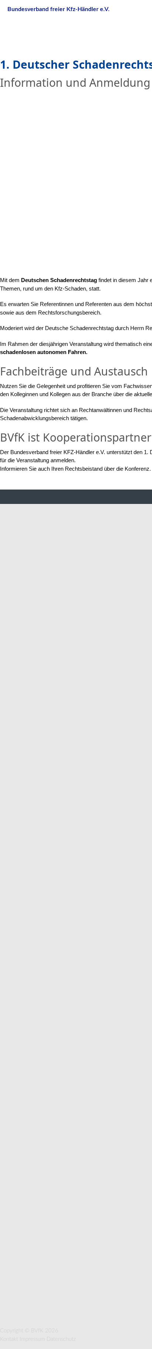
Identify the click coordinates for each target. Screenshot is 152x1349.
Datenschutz (61, 1339)
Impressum (32, 1339)
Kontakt (9, 1339)
